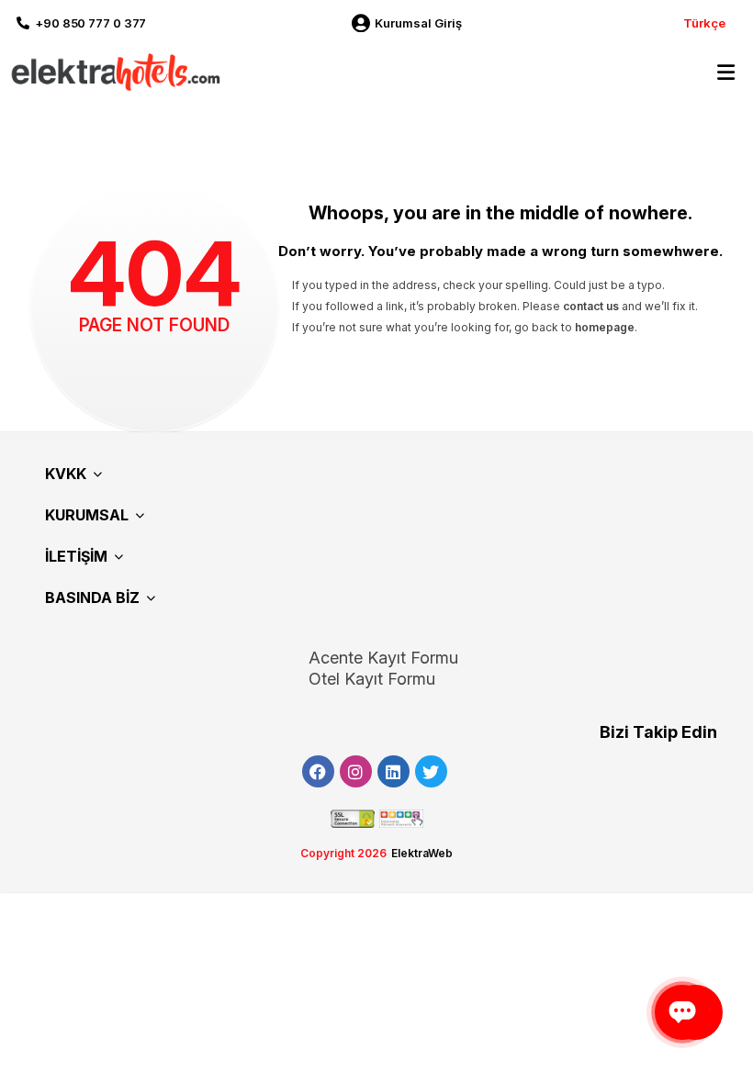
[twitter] (431, 771)
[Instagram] (356, 771)
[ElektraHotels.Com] (112, 71)
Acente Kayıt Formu (383, 657)
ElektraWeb (422, 853)
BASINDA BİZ (92, 597)
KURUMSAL (87, 515)
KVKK (65, 473)
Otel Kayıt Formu (372, 678)
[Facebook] (318, 771)
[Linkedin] (393, 771)
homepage (605, 327)
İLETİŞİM (76, 556)
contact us (591, 306)
